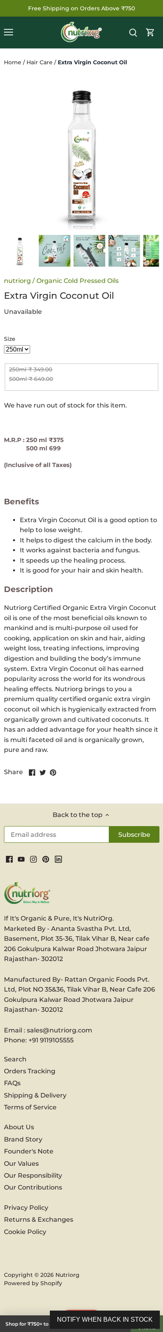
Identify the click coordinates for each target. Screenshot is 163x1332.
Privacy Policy (26, 1207)
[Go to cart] (150, 32)
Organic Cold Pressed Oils (77, 280)
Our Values (21, 1163)
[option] (20, 251)
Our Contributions (33, 1187)
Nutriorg (67, 1274)
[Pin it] (53, 771)
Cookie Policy (25, 1232)
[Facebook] (9, 859)
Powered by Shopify (33, 1283)
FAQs (12, 1083)
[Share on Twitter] (43, 771)
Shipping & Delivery (35, 1095)
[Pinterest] (45, 859)
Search (15, 1059)
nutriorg (17, 280)
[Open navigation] (8, 32)
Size (9, 339)
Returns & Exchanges (38, 1219)
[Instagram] (33, 859)
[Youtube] (21, 859)
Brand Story (23, 1139)
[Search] (133, 32)
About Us (19, 1127)
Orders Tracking (29, 1071)
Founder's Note (28, 1151)
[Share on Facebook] (32, 771)
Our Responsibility (33, 1175)
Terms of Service (30, 1107)
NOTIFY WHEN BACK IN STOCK (105, 1319)
